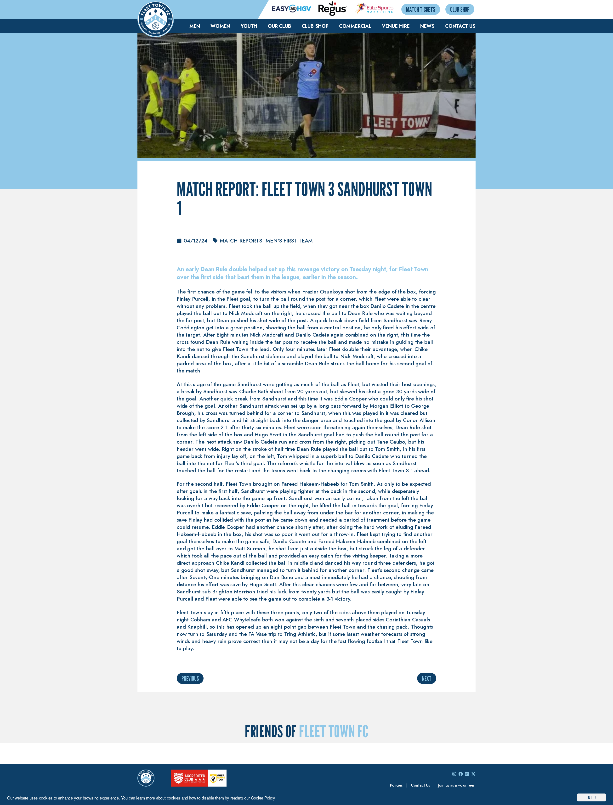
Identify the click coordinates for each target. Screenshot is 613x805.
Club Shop (460, 9)
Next (426, 678)
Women (220, 26)
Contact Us (460, 26)
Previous (190, 678)
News (427, 26)
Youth (249, 26)
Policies (396, 785)
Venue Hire (396, 26)
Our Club (279, 26)
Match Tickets (420, 9)
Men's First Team (289, 240)
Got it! (591, 797)
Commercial (355, 26)
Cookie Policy (263, 798)
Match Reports (241, 240)
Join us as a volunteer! (457, 785)
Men (194, 26)
